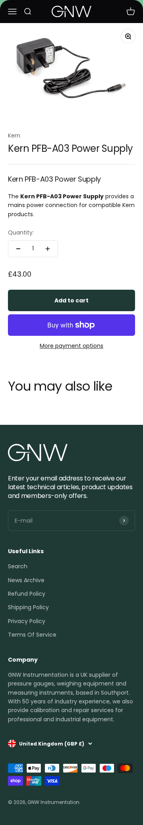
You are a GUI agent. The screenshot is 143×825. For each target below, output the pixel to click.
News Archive (26, 580)
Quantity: (21, 232)
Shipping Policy (28, 607)
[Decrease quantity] (18, 249)
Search (17, 566)
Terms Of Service (32, 635)
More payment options (71, 346)
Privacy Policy (26, 621)
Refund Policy (26, 594)
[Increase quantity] (48, 249)
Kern (14, 135)
